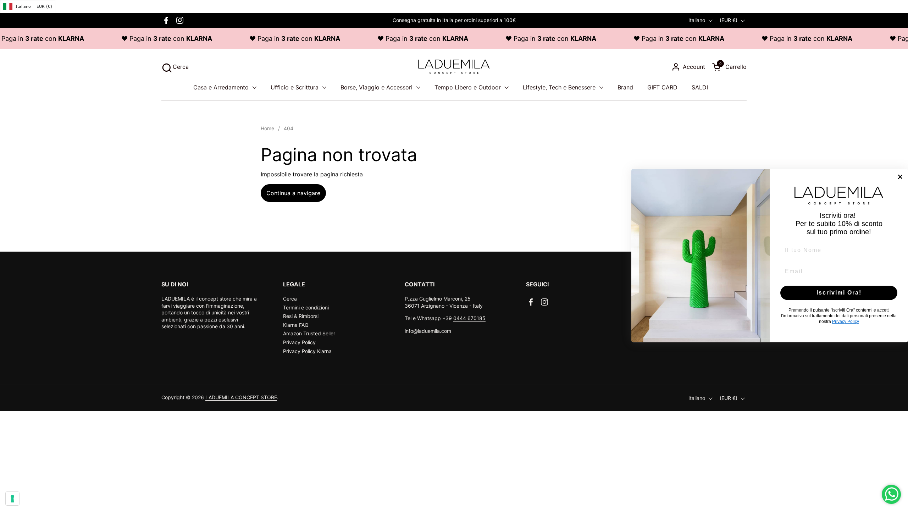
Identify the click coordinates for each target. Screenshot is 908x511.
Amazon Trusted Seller (309, 333)
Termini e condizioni (306, 307)
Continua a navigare (293, 193)
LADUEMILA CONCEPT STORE (241, 397)
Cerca (290, 299)
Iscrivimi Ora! (839, 293)
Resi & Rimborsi (301, 316)
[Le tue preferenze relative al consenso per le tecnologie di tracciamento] (12, 498)
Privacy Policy (299, 342)
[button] (175, 66)
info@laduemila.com (428, 331)
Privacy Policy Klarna (307, 351)
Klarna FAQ (296, 325)
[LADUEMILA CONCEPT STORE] (453, 67)
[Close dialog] (900, 176)
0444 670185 (469, 318)
